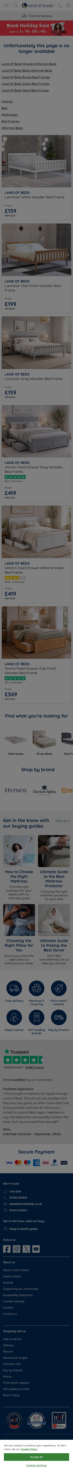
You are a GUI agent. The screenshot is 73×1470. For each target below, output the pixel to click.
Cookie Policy (29, 1449)
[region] (36, 1455)
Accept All (36, 1456)
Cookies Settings (36, 1465)
